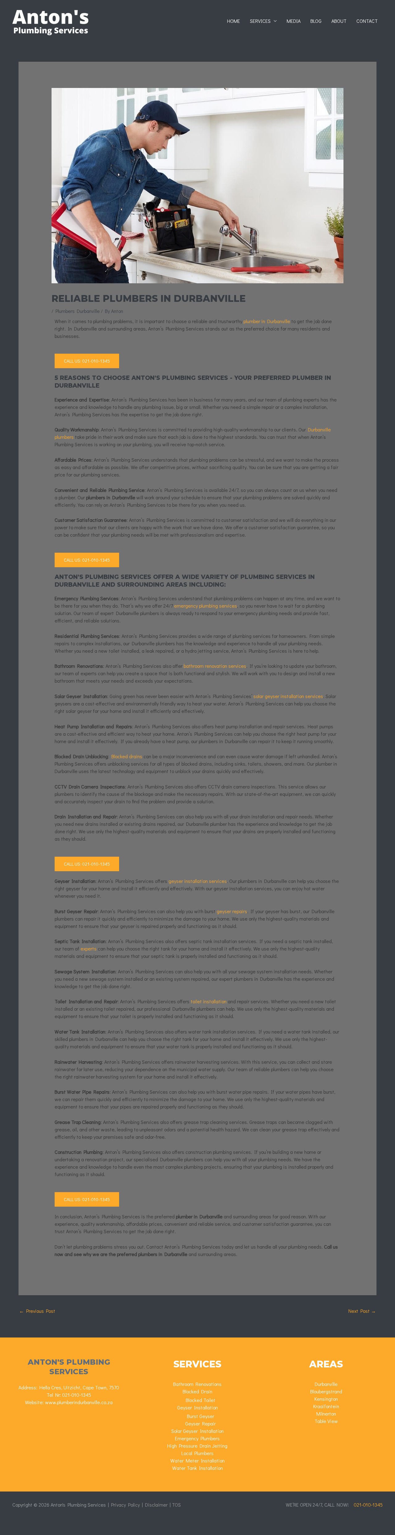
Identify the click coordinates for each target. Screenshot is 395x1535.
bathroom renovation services (215, 666)
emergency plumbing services (205, 605)
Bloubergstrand (326, 1391)
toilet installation (209, 1001)
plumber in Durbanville (266, 321)
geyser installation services (197, 881)
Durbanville (326, 1384)
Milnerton (326, 1413)
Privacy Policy (125, 1504)
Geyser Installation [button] (197, 1407)
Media (294, 21)
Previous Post (37, 1311)
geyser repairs (232, 911)
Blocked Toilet (200, 1400)
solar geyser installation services (288, 696)
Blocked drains (126, 756)
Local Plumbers (197, 1453)
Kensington (326, 1399)
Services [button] (260, 21)
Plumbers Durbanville (78, 311)
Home (233, 21)
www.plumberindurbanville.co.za (79, 1402)
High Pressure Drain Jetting (197, 1445)
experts (89, 948)
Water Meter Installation (197, 1460)
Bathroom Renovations (197, 1384)
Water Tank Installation (197, 1468)
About (339, 21)
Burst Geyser (200, 1416)
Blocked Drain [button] (197, 1391)
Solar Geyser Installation (197, 1431)
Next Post (362, 1311)
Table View (326, 1421)
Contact (367, 21)
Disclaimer (156, 1504)
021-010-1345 (76, 1394)
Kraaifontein (326, 1406)
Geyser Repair (200, 1423)
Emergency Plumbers (197, 1438)
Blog (316, 21)
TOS (176, 1504)
